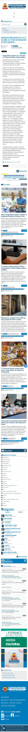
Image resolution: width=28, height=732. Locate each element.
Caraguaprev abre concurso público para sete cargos (13, 583)
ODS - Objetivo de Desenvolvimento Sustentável (12, 233)
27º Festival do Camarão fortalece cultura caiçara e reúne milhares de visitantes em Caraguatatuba (12, 370)
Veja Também (6, 184)
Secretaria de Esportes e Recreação (9, 232)
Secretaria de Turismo (10, 575)
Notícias (6, 30)
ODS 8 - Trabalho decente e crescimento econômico (11, 577)
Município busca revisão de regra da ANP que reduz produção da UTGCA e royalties (13, 318)
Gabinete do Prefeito (17, 47)
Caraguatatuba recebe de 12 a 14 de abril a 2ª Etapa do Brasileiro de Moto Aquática (13, 39)
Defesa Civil (8, 596)
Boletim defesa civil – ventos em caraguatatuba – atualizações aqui (13, 592)
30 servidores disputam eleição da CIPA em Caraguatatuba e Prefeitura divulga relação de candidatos (13, 268)
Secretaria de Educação (10, 609)
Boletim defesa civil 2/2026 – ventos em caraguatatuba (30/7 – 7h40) (11, 617)
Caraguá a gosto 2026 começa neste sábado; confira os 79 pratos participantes (13, 571)
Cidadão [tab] (7, 512)
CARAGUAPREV (8, 587)
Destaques (23, 53)
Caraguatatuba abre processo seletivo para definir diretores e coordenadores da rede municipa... (14, 605)
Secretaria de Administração (8, 287)
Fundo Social (11, 438)
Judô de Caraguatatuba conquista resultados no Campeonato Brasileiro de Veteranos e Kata (14, 215)
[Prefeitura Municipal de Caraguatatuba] (14, 6)
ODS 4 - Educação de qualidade (7, 612)
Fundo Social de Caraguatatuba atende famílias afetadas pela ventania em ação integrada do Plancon (14, 422)
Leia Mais (24, 230)
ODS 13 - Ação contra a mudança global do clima (11, 599)
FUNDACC (10, 385)
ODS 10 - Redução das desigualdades (9, 442)
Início (4, 28)
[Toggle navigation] (14, 13)
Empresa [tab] (20, 512)
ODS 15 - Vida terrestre (6, 600)
